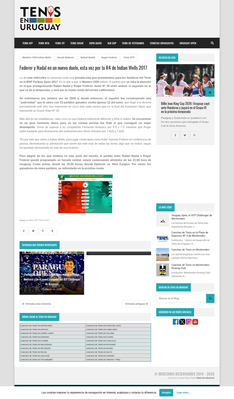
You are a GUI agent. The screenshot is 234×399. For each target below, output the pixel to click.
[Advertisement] (185, 174)
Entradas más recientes (38, 303)
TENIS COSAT (77, 43)
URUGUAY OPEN (188, 43)
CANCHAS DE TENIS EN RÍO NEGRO (35, 348)
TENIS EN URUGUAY (205, 378)
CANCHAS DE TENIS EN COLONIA (100, 333)
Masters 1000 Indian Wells (36, 57)
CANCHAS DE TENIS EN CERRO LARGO (37, 333)
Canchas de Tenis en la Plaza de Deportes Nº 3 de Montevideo (189, 234)
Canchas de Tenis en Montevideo (190, 249)
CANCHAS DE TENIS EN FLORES (99, 337)
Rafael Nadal (88, 57)
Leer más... (184, 392)
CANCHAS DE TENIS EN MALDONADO (36, 345)
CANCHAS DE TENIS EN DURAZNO (34, 337)
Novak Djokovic (66, 57)
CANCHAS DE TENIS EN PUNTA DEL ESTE (103, 326)
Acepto (166, 392)
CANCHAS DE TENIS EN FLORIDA (34, 341)
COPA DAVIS (95, 43)
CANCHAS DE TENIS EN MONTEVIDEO (36, 326)
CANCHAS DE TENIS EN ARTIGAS (34, 329)
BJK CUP (112, 43)
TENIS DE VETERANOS (133, 43)
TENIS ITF (60, 43)
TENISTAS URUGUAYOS (162, 43)
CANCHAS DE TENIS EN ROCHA (33, 352)
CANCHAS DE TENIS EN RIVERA (99, 348)
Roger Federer (109, 57)
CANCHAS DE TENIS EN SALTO (99, 352)
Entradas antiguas (135, 303)
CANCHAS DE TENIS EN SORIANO (100, 356)
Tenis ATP (129, 57)
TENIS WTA (43, 43)
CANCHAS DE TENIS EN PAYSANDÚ (101, 345)
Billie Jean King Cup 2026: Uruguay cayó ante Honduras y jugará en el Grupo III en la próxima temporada (185, 107)
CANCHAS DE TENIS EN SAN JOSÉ (35, 356)
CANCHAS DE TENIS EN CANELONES (101, 329)
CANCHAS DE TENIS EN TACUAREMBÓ (36, 360)
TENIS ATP (27, 43)
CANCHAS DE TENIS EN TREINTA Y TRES (103, 360)
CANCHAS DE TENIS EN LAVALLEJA (101, 341)
